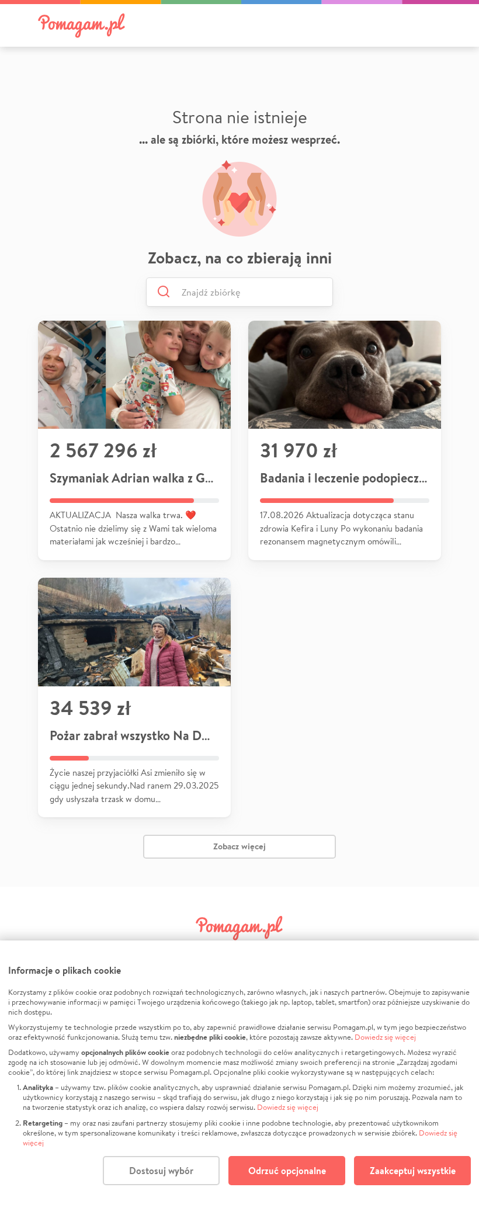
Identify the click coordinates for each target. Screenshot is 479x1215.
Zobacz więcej (239, 846)
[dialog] (239, 1077)
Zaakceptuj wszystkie (413, 1170)
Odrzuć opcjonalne (287, 1170)
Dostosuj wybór (161, 1170)
